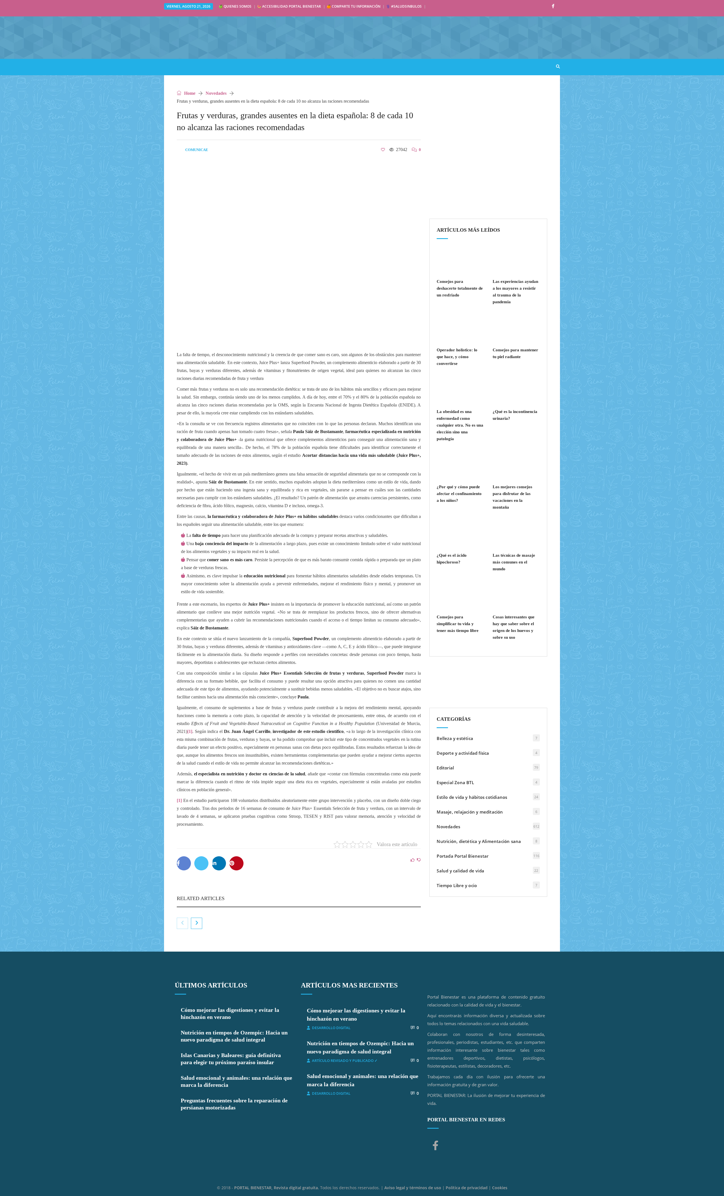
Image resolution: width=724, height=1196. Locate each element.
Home (189, 93)
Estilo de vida (238, 66)
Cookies (499, 1187)
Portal (178, 66)
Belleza (308, 66)
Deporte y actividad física (463, 753)
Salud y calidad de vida (460, 871)
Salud (203, 66)
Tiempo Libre (373, 66)
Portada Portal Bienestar (462, 856)
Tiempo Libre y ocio (457, 885)
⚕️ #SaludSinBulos (404, 6)
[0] (383, 150)
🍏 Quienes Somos (235, 6)
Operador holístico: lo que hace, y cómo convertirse (457, 357)
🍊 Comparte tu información (353, 6)
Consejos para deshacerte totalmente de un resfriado (460, 288)
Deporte (337, 66)
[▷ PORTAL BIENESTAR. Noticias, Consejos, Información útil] (249, 37)
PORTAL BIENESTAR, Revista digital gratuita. (277, 1187)
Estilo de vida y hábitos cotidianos (472, 797)
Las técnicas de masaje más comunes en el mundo (514, 562)
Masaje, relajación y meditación (470, 812)
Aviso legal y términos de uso (412, 1187)
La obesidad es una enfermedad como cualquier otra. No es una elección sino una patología (460, 425)
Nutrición (276, 66)
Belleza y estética (455, 738)
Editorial (445, 768)
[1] (189, 731)
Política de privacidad (467, 1187)
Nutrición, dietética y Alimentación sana (479, 841)
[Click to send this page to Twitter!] (201, 863)
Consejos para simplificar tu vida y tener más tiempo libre (458, 624)
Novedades (216, 93)
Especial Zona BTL (455, 782)
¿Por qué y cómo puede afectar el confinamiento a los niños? (459, 494)
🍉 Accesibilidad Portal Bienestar (289, 6)
